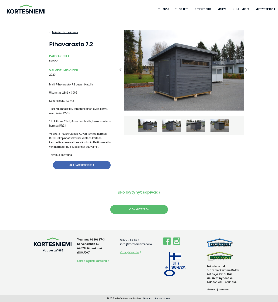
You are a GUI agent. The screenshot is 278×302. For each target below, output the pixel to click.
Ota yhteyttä (139, 209)
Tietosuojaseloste (217, 289)
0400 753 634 (129, 240)
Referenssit (203, 9)
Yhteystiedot (265, 9)
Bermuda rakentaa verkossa (157, 298)
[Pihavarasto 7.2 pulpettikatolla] (184, 70)
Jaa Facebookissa (81, 165)
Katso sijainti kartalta (92, 261)
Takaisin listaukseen (65, 32)
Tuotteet (182, 9)
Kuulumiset (241, 9)
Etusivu (163, 9)
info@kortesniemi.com (136, 244)
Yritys (222, 9)
